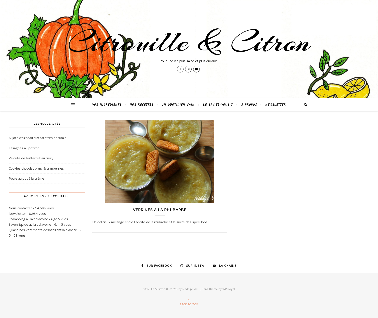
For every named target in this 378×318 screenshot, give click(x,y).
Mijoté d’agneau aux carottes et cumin (37, 138)
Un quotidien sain (178, 104)
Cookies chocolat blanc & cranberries (36, 168)
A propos (249, 104)
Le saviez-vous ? (218, 104)
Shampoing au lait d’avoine (28, 219)
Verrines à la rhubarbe (159, 210)
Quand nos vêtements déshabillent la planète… (44, 230)
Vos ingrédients (106, 104)
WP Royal (228, 289)
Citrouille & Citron (189, 42)
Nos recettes (141, 104)
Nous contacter (20, 208)
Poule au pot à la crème (26, 178)
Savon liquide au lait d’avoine (30, 224)
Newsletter (275, 104)
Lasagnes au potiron (24, 148)
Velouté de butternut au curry (31, 158)
